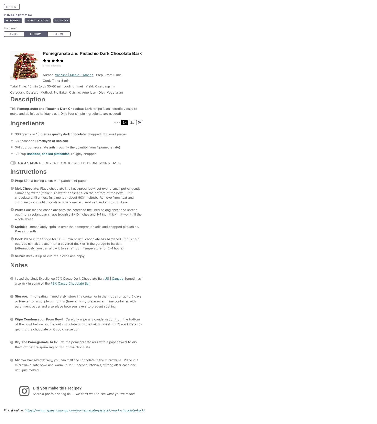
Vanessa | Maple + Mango (74, 75)
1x (124, 122)
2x (132, 122)
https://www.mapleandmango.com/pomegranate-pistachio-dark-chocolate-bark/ (85, 410)
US (107, 278)
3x (139, 122)
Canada (117, 278)
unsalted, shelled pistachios (48, 154)
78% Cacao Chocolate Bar (70, 283)
